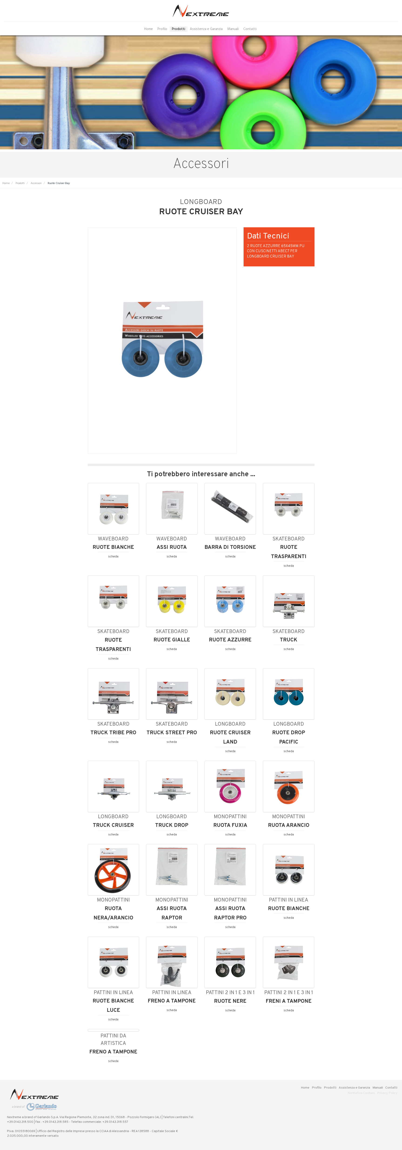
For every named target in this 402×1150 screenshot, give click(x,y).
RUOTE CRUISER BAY (201, 212)
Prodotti (178, 29)
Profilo (162, 29)
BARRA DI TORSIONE (230, 547)
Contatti (250, 29)
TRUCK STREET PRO (172, 733)
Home (148, 29)
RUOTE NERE (230, 1001)
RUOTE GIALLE (172, 640)
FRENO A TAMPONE (172, 1001)
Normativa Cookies (361, 1093)
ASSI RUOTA (172, 547)
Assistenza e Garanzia (206, 29)
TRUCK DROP (171, 825)
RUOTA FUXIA (230, 825)
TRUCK (288, 640)
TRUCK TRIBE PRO (113, 733)
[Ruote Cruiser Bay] (162, 341)
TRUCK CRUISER (113, 825)
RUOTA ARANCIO (288, 825)
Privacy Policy (387, 1093)
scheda (113, 557)
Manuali (233, 29)
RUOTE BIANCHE (113, 547)
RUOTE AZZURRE (230, 640)
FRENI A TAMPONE (289, 1001)
